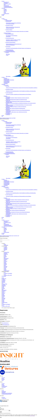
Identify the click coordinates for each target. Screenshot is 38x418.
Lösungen (5, 19)
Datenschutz (4, 391)
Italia (4, 257)
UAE (5, 274)
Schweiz (5, 264)
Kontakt (5, 9)
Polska (5, 262)
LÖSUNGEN (6, 85)
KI (2, 116)
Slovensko (5, 266)
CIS (4, 250)
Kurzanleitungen (6, 220)
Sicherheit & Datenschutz (10, 50)
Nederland (5, 259)
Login (3, 15)
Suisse (5, 268)
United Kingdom (6, 270)
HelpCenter (6, 221)
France (5, 255)
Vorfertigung (8, 114)
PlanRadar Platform (9, 20)
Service (3, 1)
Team (5, 11)
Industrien (3, 84)
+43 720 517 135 (16, 235)
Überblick (5, 78)
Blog (4, 4)
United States (6, 245)
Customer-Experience (7, 3)
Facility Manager (6, 80)
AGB (3, 390)
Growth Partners (6, 13)
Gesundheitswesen (9, 113)
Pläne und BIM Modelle (11, 35)
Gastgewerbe (18, 101)
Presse (5, 12)
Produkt (3, 18)
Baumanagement (13, 22)
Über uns (3, 8)
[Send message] (9, 410)
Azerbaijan (5, 247)
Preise (3, 115)
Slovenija (5, 267)
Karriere (5, 228)
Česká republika (6, 252)
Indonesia (5, 248)
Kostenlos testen (8, 235)
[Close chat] (3, 409)
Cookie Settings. (32, 415)
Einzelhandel (17, 97)
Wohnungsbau (16, 111)
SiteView (8, 64)
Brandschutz (18, 110)
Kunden (3, 77)
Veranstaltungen (6, 5)
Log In (12, 235)
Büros (19, 104)
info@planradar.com (6, 324)
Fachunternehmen (7, 81)
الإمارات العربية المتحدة (8, 275)
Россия (3, 293)
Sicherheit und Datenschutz (8, 7)
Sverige (3, 300)
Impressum (3, 392)
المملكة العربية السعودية (8, 273)
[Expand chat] (1, 409)
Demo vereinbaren (3, 235)
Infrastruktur (16, 99)
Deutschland (4, 285)
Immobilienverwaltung (13, 26)
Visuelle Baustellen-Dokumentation (9, 51)
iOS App (3, 397)
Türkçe (5, 269)
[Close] (10, 413)
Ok (0, 417)
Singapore (5, 249)
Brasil (5, 244)
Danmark (5, 253)
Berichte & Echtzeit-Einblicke (13, 43)
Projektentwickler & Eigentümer (9, 79)
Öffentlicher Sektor (21, 103)
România (5, 263)
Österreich (3, 292)
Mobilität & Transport (16, 106)
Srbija (5, 265)
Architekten (6, 83)
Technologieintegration (7, 6)
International (4, 276)
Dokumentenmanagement (13, 39)
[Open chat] (1, 412)
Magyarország (6, 258)
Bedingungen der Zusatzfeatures (7, 393)
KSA (5, 272)
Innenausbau (8, 112)
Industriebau (15, 108)
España (5, 254)
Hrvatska (5, 256)
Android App (4, 398)
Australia (3, 279)
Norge (5, 260)
